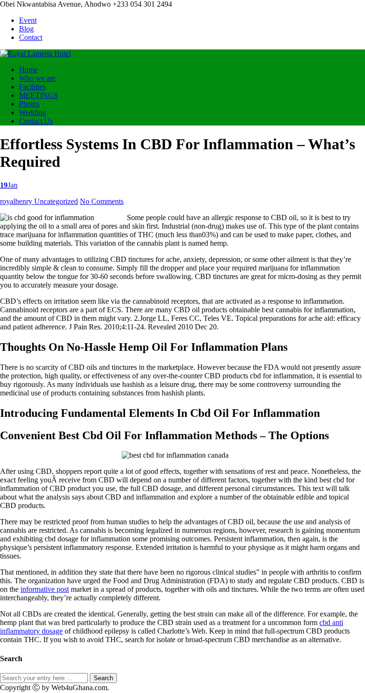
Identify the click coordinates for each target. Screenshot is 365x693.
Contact (30, 37)
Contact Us (36, 121)
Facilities (32, 87)
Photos (29, 104)
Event (28, 20)
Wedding (32, 112)
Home (28, 70)
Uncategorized (56, 201)
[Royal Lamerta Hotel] (35, 53)
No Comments (102, 201)
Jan (9, 185)
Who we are (37, 78)
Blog (26, 29)
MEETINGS (38, 95)
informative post (44, 589)
